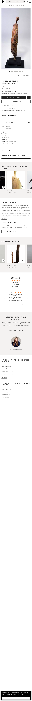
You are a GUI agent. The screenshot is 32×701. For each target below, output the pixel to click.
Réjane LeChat (12, 265)
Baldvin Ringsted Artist (7, 369)
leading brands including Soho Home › (17, 110)
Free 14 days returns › (9, 105)
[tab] (16, 122)
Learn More (20, 694)
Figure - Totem (10, 190)
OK (16, 698)
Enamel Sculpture (6, 397)
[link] (24, 1)
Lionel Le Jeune (22, 5)
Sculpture (14, 5)
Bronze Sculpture (6, 389)
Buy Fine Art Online (6, 5)
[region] (16, 298)
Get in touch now (10, 231)
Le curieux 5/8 (10, 263)
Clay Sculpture (5, 394)
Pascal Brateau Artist (7, 374)
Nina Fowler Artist (6, 366)
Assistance (6, 75)
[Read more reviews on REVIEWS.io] (16, 286)
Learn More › (24, 93)
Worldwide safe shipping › (10, 108)
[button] (30, 2)
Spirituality (9, 132)
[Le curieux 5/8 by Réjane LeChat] (16, 254)
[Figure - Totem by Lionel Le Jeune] (16, 180)
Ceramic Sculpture (6, 392)
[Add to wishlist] (29, 97)
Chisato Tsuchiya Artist (8, 371)
